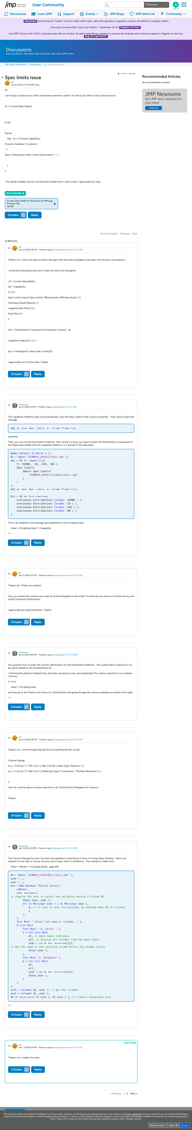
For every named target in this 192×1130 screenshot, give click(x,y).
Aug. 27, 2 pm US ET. (96, 36)
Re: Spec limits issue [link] (54, 64)
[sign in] (175, 5)
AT (12, 82)
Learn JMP (45, 14)
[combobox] (124, 5)
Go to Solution (14, 193)
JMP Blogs (117, 14)
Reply (34, 215)
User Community (48, 4)
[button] (2, 77)
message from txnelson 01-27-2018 (68, 250)
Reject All (173, 1125)
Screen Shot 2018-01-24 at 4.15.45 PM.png (29, 200)
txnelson (23, 404)
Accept (184, 1125)
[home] (16, 4)
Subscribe (153, 108)
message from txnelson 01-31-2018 (68, 575)
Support (68, 14)
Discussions (18, 14)
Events (90, 14)
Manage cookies (157, 1125)
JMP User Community (15, 64)
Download (30, 21)
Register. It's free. (130, 27)
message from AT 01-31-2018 (65, 407)
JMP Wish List (145, 14)
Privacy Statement (133, 1114)
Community (174, 14)
